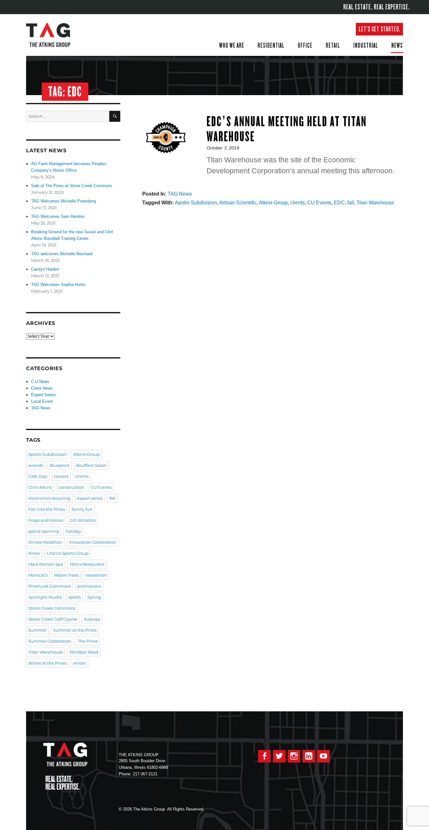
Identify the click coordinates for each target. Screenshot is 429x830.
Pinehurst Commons (49, 586)
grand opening (43, 531)
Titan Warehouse (375, 202)
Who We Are (231, 45)
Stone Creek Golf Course (52, 619)
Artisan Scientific (238, 202)
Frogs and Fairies (45, 520)
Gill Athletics (82, 520)
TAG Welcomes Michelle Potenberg (63, 201)
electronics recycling (49, 498)
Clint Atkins (40, 487)
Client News (42, 388)
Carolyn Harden (45, 269)
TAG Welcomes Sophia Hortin (58, 284)
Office (305, 45)
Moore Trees (66, 575)
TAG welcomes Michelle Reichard (61, 253)
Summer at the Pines (74, 630)
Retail (333, 45)
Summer (37, 630)
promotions (89, 586)
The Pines (88, 641)
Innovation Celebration (92, 542)
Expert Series (43, 394)
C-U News (40, 381)
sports (74, 597)
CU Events (319, 202)
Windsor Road (83, 652)
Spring (94, 597)
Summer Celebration (49, 641)
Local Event (42, 401)
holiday (73, 531)
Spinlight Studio (45, 597)
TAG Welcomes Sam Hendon (57, 216)
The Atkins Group (52, 35)
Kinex (34, 553)
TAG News (180, 194)
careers (61, 476)
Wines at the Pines (47, 663)
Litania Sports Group (67, 553)
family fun (82, 509)
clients (297, 202)
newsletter (96, 575)
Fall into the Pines (46, 509)
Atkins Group (273, 202)
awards (35, 465)
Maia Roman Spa (45, 564)
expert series (90, 498)
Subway (92, 619)
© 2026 (125, 809)
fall (350, 202)
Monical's (37, 575)
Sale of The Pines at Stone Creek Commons (71, 185)
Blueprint (59, 465)
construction (71, 487)
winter (79, 663)
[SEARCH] (114, 116)
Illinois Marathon (45, 542)
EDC (339, 202)
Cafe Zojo (37, 476)
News (397, 45)
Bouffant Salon (91, 465)
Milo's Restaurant (87, 564)
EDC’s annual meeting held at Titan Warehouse (287, 129)
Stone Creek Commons (51, 608)
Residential (271, 45)
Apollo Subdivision (196, 202)
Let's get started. (379, 29)
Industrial (365, 45)
